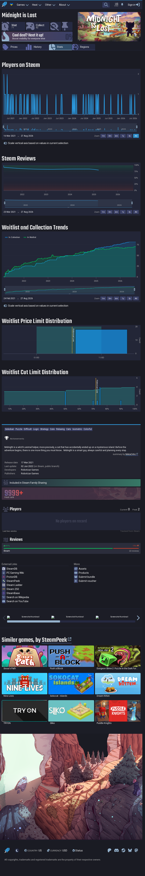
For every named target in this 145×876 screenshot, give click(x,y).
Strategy (44, 429)
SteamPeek (13, 581)
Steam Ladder (14, 585)
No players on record (71, 521)
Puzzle (19, 429)
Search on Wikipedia (18, 597)
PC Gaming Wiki (15, 572)
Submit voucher (87, 581)
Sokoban (9, 429)
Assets (82, 568)
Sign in (131, 4)
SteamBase (13, 593)
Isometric (77, 429)
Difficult (28, 429)
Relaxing (60, 429)
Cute (52, 429)
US (35, 850)
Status (79, 850)
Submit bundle (87, 576)
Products (84, 572)
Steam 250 (13, 589)
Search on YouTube (17, 601)
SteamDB (12, 568)
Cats (68, 429)
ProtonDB (12, 576)
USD (58, 850)
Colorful (88, 429)
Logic (36, 429)
